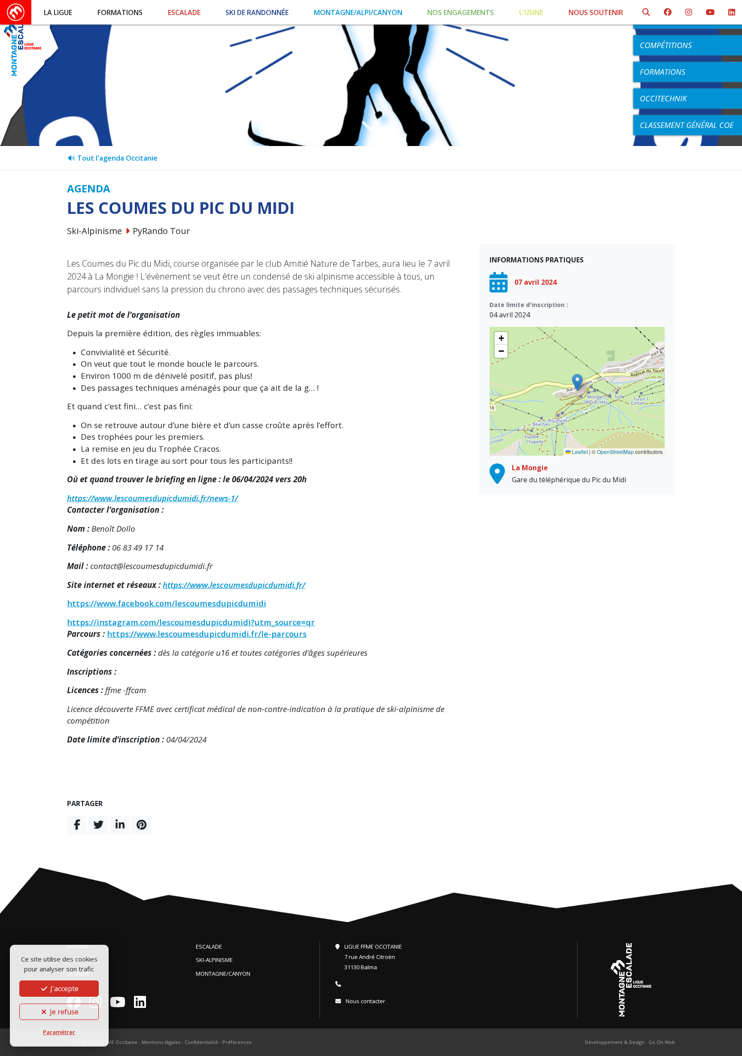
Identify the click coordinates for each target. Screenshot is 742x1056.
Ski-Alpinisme (214, 960)
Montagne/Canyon (223, 973)
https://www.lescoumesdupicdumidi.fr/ (234, 584)
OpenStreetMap (615, 451)
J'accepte (64, 988)
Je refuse (63, 1011)
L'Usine (531, 12)
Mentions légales (161, 1042)
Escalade (184, 12)
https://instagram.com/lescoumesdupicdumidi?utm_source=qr (191, 622)
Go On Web (661, 1042)
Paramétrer (59, 1032)
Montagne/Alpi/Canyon (358, 12)
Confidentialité (201, 1042)
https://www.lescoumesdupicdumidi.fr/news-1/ (152, 498)
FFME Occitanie (119, 1042)
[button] (577, 382)
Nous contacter (364, 1001)
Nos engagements (460, 12)
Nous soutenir (596, 12)
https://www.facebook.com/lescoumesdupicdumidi (166, 603)
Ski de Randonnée (257, 12)
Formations (120, 12)
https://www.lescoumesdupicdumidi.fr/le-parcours (207, 633)
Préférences (236, 1042)
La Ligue (58, 12)
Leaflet (579, 451)
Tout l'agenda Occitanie (117, 158)
